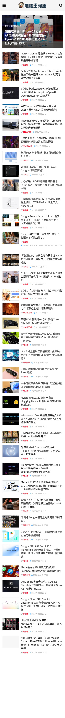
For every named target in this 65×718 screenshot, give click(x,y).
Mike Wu (26, 362)
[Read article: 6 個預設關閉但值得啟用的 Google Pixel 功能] (10, 373)
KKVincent (27, 146)
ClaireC (26, 160)
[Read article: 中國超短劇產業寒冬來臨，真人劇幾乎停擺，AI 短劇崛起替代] (10, 437)
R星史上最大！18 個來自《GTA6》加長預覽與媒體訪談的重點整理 (41, 139)
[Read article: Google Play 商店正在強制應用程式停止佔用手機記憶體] (10, 536)
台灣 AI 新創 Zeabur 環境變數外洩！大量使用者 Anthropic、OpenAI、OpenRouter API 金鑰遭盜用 (40, 92)
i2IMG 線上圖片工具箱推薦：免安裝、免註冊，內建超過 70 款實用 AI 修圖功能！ (41, 355)
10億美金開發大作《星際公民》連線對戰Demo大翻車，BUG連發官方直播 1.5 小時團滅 (41, 712)
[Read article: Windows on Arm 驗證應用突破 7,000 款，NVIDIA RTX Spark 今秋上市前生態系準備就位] (10, 419)
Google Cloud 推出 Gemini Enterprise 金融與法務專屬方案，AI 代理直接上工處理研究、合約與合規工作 (41, 604)
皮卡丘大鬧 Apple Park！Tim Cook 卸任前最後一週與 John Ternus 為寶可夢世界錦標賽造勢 (41, 74)
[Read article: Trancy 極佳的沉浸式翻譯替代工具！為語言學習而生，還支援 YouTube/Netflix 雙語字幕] (10, 469)
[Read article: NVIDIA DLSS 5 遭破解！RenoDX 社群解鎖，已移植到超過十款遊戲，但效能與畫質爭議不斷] (10, 58)
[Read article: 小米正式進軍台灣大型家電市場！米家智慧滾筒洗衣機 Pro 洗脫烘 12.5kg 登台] (10, 277)
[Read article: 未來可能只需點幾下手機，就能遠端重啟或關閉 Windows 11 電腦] (10, 387)
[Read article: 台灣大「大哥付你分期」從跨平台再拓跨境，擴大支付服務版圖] (10, 295)
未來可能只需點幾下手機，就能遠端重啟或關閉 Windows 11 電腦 (41, 384)
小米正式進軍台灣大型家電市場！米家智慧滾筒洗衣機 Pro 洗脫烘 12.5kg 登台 (41, 276)
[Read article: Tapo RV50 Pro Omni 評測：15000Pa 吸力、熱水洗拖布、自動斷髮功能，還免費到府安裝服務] (10, 125)
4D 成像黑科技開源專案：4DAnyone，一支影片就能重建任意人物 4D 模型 (41, 623)
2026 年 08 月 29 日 (38, 64)
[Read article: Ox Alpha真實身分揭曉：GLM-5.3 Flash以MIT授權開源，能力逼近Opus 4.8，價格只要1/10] (10, 586)
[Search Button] (60, 5)
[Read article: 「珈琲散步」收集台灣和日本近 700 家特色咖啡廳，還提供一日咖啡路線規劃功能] (10, 260)
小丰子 (25, 666)
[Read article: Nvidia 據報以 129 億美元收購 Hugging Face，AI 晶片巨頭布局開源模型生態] (10, 402)
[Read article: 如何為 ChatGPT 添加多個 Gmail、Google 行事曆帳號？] (10, 171)
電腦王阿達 (27, 132)
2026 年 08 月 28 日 (39, 266)
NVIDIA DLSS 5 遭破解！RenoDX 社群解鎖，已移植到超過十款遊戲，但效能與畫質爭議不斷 (41, 57)
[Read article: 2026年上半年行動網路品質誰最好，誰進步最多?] (10, 663)
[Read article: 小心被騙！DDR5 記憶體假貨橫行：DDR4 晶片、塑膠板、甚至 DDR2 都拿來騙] (10, 185)
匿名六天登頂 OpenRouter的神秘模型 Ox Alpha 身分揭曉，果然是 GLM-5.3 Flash (40, 676)
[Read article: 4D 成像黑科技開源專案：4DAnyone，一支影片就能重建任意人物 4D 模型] (10, 624)
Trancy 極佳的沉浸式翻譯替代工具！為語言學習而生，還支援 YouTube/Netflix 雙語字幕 (41, 468)
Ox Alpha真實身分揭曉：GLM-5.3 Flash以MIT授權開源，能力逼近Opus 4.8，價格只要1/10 (41, 585)
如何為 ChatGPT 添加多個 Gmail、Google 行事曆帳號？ (39, 168)
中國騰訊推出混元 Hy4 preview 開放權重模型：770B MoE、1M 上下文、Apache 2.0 (40, 202)
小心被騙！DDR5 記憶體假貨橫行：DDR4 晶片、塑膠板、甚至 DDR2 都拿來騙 (41, 185)
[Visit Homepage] (32, 5)
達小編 (25, 64)
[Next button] (57, 31)
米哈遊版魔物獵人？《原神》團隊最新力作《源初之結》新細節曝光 (41, 306)
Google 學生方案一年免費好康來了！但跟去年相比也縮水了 (41, 235)
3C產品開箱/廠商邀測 (14, 30)
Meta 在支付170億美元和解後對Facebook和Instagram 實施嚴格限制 (41, 568)
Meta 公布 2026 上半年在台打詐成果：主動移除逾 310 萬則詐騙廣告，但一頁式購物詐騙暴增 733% (41, 485)
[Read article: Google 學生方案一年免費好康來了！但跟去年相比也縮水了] (10, 238)
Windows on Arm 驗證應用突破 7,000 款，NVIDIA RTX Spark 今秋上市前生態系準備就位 (41, 418)
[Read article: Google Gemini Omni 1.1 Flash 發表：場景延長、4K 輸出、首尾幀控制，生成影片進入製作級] (10, 220)
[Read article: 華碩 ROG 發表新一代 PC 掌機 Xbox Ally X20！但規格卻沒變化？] (10, 324)
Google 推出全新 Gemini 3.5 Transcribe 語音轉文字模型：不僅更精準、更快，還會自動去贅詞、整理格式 (41, 551)
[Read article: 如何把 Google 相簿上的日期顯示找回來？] (10, 522)
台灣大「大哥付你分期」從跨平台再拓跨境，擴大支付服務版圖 (41, 292)
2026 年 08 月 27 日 (38, 440)
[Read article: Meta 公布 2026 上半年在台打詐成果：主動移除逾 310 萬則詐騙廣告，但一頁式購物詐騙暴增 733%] (10, 486)
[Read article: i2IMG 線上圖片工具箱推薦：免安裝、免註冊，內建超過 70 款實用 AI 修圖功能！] (10, 355)
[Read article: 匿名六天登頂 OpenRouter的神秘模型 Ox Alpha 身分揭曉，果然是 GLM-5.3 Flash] (10, 677)
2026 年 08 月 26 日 (38, 684)
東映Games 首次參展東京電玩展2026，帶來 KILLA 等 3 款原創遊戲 (39, 107)
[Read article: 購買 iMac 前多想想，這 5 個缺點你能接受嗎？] (10, 157)
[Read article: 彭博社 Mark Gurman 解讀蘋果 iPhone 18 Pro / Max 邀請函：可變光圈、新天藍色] (10, 451)
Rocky (25, 174)
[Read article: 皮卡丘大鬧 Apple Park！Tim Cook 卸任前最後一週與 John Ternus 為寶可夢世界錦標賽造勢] (10, 75)
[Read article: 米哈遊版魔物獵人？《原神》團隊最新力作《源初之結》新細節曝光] (10, 309)
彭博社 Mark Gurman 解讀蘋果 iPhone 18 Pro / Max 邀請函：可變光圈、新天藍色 (40, 450)
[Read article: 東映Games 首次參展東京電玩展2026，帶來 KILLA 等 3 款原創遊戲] (10, 110)
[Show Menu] (4, 5)
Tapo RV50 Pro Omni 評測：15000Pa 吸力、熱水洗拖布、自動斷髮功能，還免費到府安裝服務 (41, 124)
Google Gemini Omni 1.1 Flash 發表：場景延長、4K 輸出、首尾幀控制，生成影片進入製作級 (41, 219)
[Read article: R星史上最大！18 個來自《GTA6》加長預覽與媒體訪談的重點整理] (10, 142)
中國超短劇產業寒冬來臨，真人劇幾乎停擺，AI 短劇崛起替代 (41, 434)
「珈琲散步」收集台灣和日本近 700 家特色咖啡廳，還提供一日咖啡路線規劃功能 (41, 259)
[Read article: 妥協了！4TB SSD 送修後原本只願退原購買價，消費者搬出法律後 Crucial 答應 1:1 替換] (10, 504)
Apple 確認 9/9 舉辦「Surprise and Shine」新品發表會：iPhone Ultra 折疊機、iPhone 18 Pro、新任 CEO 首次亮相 (41, 643)
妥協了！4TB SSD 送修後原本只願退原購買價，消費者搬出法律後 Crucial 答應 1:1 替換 (41, 503)
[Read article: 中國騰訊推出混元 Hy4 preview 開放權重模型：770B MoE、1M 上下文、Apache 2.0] (10, 203)
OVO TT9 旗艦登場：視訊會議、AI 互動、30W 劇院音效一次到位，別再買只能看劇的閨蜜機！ (26, 39)
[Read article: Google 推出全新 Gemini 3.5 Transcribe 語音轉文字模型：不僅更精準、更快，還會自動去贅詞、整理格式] (10, 550)
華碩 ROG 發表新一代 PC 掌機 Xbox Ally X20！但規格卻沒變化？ (40, 321)
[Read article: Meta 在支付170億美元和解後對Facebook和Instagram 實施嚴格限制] (10, 571)
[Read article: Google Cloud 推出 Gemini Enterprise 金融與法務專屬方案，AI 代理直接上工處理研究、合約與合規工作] (10, 603)
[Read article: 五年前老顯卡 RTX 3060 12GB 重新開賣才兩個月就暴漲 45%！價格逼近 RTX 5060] (10, 338)
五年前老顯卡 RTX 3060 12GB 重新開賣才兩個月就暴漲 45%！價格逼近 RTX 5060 (40, 337)
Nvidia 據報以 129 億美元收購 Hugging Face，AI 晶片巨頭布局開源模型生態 (41, 401)
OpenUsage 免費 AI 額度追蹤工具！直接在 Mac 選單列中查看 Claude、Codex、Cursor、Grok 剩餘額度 (41, 694)
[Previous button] (8, 31)
